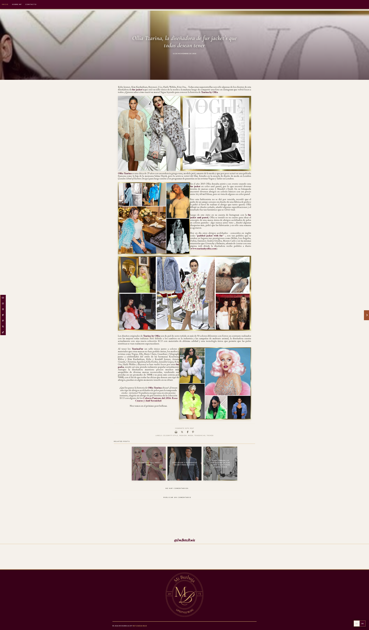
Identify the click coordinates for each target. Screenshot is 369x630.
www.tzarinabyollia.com (203, 248)
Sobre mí (17, 4)
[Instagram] (3, 303)
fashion (183, 435)
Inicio (5, 4)
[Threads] (3, 309)
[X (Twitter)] (3, 326)
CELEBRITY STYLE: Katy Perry (149, 463)
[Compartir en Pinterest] (193, 432)
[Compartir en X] (182, 432)
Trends (210, 435)
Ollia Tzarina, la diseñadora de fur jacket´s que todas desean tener (220, 463)
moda (190, 435)
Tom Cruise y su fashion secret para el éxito (184, 463)
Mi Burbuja (124, 626)
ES (357, 623)
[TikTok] (3, 332)
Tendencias (200, 435)
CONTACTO (31, 4)
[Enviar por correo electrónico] (176, 432)
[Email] (3, 298)
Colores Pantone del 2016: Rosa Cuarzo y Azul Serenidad (156, 399)
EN (363, 623)
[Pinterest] (3, 321)
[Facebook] (3, 315)
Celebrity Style (170, 435)
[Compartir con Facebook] (188, 432)
